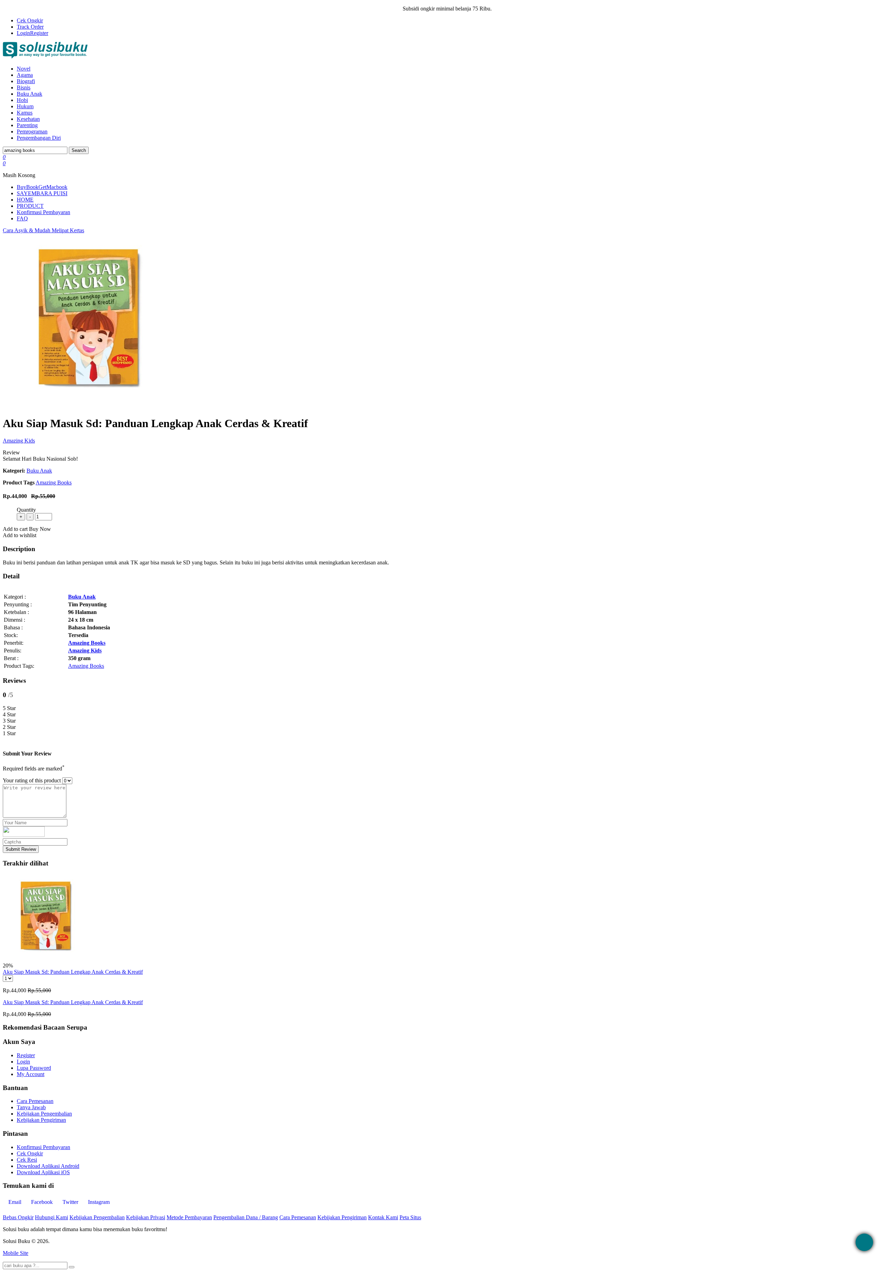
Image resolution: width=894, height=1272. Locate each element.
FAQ (22, 218)
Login (23, 33)
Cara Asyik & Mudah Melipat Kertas (43, 230)
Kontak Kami (383, 1217)
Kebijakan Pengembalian (44, 1114)
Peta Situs (410, 1217)
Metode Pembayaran (189, 1217)
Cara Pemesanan (35, 1101)
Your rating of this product (32, 780)
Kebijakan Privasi (145, 1217)
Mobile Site (15, 1253)
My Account (30, 1074)
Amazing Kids (19, 441)
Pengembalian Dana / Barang (245, 1217)
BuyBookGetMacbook (42, 187)
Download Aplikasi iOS (43, 1172)
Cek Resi (27, 1160)
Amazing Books (54, 482)
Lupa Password (34, 1068)
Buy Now (40, 529)
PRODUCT (30, 206)
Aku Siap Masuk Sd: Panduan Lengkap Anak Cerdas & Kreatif (73, 972)
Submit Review (21, 849)
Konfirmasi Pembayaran (43, 212)
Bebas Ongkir (18, 1217)
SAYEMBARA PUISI (42, 193)
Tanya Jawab (31, 1107)
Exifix (92, 1241)
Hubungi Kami (51, 1217)
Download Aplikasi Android (48, 1166)
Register (39, 33)
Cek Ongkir (30, 20)
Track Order (30, 27)
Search (79, 150)
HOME (25, 200)
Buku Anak (39, 471)
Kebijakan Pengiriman (41, 1120)
